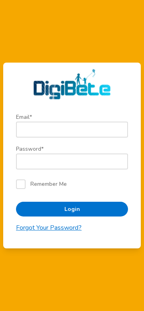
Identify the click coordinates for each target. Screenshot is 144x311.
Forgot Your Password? (49, 227)
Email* (24, 117)
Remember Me (48, 184)
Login (72, 209)
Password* (30, 149)
